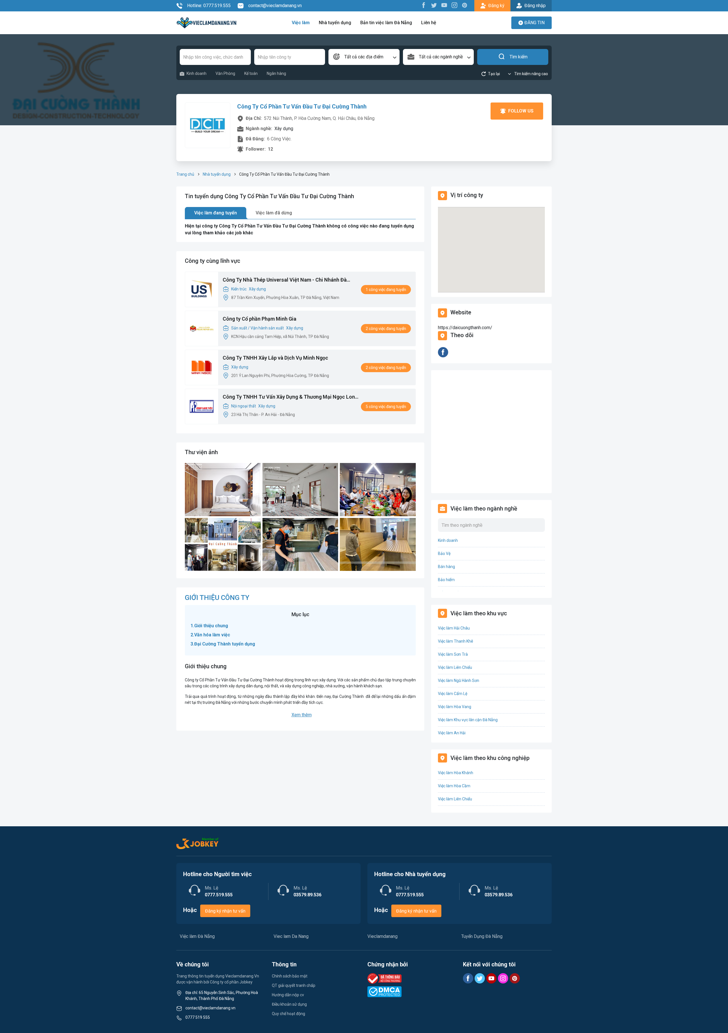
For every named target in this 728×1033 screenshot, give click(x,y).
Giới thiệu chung (211, 625)
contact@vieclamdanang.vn (275, 5)
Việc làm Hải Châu (454, 628)
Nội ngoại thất (243, 406)
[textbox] (364, 57)
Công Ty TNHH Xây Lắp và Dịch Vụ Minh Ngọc (275, 358)
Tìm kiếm (519, 57)
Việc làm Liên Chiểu (455, 667)
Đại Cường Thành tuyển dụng (225, 644)
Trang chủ (185, 174)
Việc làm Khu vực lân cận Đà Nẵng (468, 720)
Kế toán (251, 73)
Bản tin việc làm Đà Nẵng (386, 22)
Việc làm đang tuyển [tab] (215, 213)
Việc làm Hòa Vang (454, 706)
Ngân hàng (276, 73)
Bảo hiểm (446, 579)
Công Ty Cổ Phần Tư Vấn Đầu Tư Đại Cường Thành (302, 106)
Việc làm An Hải (452, 733)
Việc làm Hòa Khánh (455, 772)
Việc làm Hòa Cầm (454, 786)
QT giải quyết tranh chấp (293, 985)
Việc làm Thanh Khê (455, 641)
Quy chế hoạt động (288, 1013)
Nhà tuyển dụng (335, 22)
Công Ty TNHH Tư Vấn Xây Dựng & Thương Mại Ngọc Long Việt (290, 397)
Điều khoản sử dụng (289, 1004)
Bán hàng (446, 566)
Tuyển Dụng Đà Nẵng (481, 936)
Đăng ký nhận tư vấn (225, 911)
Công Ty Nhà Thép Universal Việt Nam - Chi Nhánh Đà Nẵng (285, 280)
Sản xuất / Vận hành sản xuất (257, 328)
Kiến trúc (239, 289)
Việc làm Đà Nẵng (197, 936)
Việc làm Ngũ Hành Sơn (458, 680)
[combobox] (364, 57)
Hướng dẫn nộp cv (288, 995)
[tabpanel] (300, 229)
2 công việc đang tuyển (386, 328)
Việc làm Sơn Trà (453, 654)
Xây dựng (257, 289)
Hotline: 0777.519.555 (209, 5)
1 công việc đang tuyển (386, 289)
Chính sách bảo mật (289, 976)
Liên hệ (428, 22)
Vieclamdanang (382, 936)
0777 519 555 (197, 1017)
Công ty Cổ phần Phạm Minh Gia (259, 319)
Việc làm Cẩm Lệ (452, 693)
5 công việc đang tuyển (386, 406)
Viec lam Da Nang (291, 936)
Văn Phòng (225, 73)
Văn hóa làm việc (212, 635)
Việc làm (301, 22)
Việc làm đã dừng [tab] (274, 213)
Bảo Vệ (444, 553)
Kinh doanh (196, 73)
